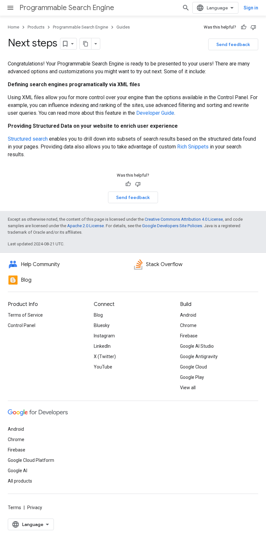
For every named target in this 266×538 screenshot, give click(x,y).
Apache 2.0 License (85, 225)
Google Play (192, 377)
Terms (14, 507)
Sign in (251, 7)
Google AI (17, 470)
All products (20, 481)
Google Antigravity (199, 356)
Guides (123, 27)
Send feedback (233, 44)
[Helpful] (243, 27)
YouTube (103, 366)
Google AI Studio (197, 346)
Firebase (189, 335)
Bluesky (102, 325)
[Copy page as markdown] (85, 43)
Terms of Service (25, 315)
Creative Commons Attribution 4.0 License (184, 219)
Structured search (28, 139)
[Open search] (186, 8)
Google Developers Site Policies (172, 225)
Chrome (188, 325)
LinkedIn (102, 346)
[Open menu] (10, 8)
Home (13, 27)
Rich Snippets (193, 147)
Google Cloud (193, 366)
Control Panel (21, 325)
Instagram (104, 335)
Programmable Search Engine (66, 7)
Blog (98, 315)
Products (36, 27)
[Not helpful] (253, 27)
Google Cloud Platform (31, 460)
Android (188, 315)
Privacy (34, 507)
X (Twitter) (105, 356)
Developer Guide (155, 113)
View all (188, 387)
